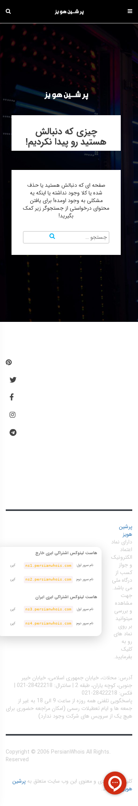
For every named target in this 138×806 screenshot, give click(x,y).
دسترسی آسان (58, 365)
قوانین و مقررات (55, 389)
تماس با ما (48, 483)
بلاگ (41, 413)
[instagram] (12, 415)
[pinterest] (9, 362)
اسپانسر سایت (52, 436)
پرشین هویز (125, 530)
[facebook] (12, 397)
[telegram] (13, 432)
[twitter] (13, 380)
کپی (12, 565)
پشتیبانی (46, 460)
